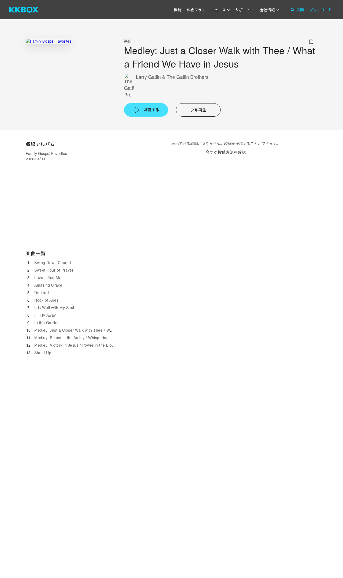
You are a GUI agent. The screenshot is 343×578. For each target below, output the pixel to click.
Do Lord (41, 292)
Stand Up (42, 352)
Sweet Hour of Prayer (53, 270)
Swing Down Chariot (52, 262)
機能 (177, 9)
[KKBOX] (23, 9)
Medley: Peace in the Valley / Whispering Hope (77, 337)
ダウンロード (320, 9)
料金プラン (196, 9)
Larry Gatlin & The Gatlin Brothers (172, 76)
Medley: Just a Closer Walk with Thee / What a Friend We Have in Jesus (100, 330)
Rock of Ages (46, 300)
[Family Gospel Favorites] (48, 41)
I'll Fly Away (45, 315)
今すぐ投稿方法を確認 (226, 152)
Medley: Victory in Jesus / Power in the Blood (75, 345)
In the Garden (47, 322)
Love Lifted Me (47, 277)
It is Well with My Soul (54, 307)
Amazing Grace (48, 285)
